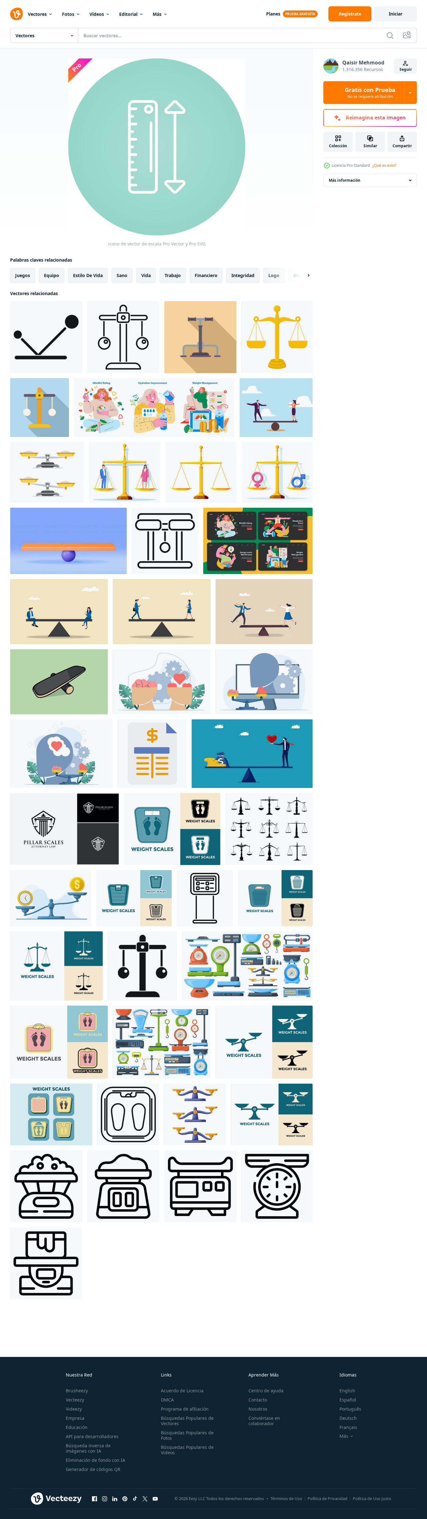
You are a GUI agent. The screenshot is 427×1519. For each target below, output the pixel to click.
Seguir (406, 69)
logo (273, 275)
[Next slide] (303, 275)
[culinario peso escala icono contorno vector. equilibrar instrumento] (46, 1186)
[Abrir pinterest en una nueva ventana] (124, 1498)
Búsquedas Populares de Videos (187, 1449)
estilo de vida (88, 275)
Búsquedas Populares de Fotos (187, 1435)
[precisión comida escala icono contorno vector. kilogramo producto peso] (277, 1186)
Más (157, 14)
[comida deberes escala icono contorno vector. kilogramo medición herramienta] (200, 1186)
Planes (273, 14)
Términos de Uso (286, 1498)
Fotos (68, 14)
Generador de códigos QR (93, 1469)
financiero (206, 275)
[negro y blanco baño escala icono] (128, 1114)
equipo (51, 275)
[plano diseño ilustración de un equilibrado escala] (39, 407)
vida (146, 275)
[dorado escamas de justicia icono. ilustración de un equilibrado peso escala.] (277, 337)
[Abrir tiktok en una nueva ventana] (134, 1498)
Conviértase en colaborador (264, 1420)
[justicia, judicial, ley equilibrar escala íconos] (269, 829)
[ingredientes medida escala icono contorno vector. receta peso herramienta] (123, 1186)
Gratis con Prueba (370, 92)
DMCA (167, 1400)
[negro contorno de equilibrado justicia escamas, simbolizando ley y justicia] (165, 541)
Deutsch (348, 1418)
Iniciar (395, 14)
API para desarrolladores (92, 1436)
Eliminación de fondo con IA (95, 1460)
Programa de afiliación (185, 1409)
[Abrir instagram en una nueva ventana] (104, 1498)
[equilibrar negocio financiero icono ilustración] (152, 753)
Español (347, 1400)
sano (122, 275)
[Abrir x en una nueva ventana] (145, 1498)
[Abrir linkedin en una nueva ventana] (114, 1498)
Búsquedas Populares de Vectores (187, 1420)
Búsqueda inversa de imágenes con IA (88, 1448)
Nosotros (257, 1409)
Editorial (128, 14)
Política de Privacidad (327, 1498)
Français (348, 1427)
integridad (242, 275)
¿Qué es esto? (384, 165)
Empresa (75, 1418)
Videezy (74, 1409)
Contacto (257, 1400)
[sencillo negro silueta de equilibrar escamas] (142, 966)
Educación (77, 1427)
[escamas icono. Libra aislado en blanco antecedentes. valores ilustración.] (264, 1042)
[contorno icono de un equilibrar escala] (123, 337)
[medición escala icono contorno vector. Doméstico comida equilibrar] (46, 1263)
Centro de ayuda (266, 1391)
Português (350, 1409)
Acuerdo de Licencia (182, 1391)
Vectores (37, 14)
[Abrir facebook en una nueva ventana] (94, 1498)
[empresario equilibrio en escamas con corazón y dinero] (252, 753)
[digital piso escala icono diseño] (205, 898)
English (347, 1391)
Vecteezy (75, 1400)
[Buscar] (390, 35)
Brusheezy (77, 1391)
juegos (22, 275)
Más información (344, 180)
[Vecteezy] (16, 14)
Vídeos (96, 14)
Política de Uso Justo (372, 1498)
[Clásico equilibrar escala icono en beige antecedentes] (200, 337)
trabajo (173, 275)
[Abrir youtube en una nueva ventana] (155, 1498)
